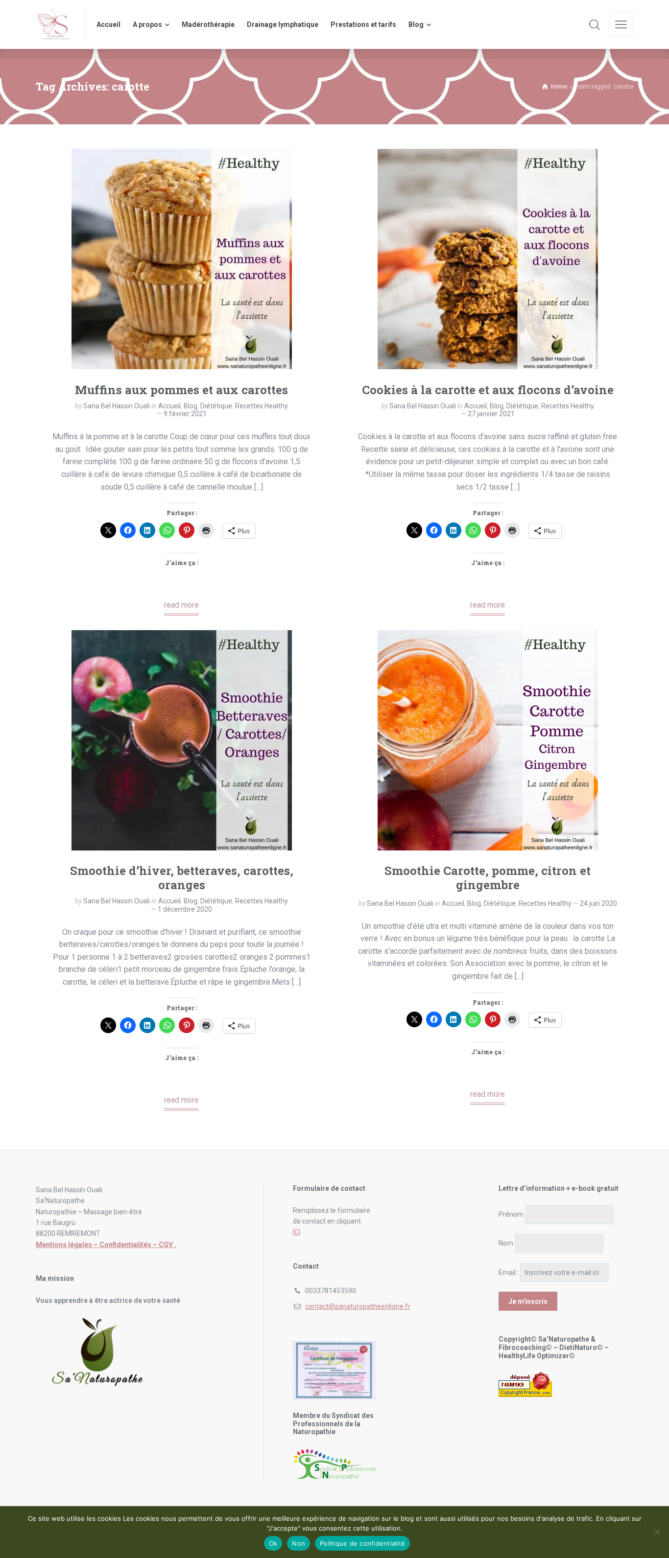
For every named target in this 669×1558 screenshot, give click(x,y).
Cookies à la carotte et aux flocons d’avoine (488, 390)
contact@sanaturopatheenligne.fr (357, 1306)
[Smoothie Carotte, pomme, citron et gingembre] (488, 740)
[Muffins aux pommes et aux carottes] (182, 259)
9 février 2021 (185, 414)
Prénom (511, 1214)
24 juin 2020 (598, 903)
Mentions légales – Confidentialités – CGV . (106, 1245)
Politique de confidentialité (362, 1543)
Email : (509, 1272)
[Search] (594, 24)
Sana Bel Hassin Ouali (116, 406)
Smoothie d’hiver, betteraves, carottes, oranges (181, 878)
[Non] (657, 1532)
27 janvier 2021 (491, 414)
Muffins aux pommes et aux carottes (181, 390)
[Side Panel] (621, 24)
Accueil (169, 406)
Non (298, 1543)
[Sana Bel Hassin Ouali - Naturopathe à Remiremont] (54, 24)
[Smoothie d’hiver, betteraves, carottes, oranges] (182, 740)
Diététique (216, 406)
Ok (273, 1543)
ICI (296, 1232)
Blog (190, 406)
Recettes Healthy (261, 406)
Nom (506, 1243)
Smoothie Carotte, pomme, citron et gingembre (487, 878)
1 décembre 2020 (185, 909)
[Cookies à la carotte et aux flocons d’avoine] (488, 259)
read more (181, 605)
